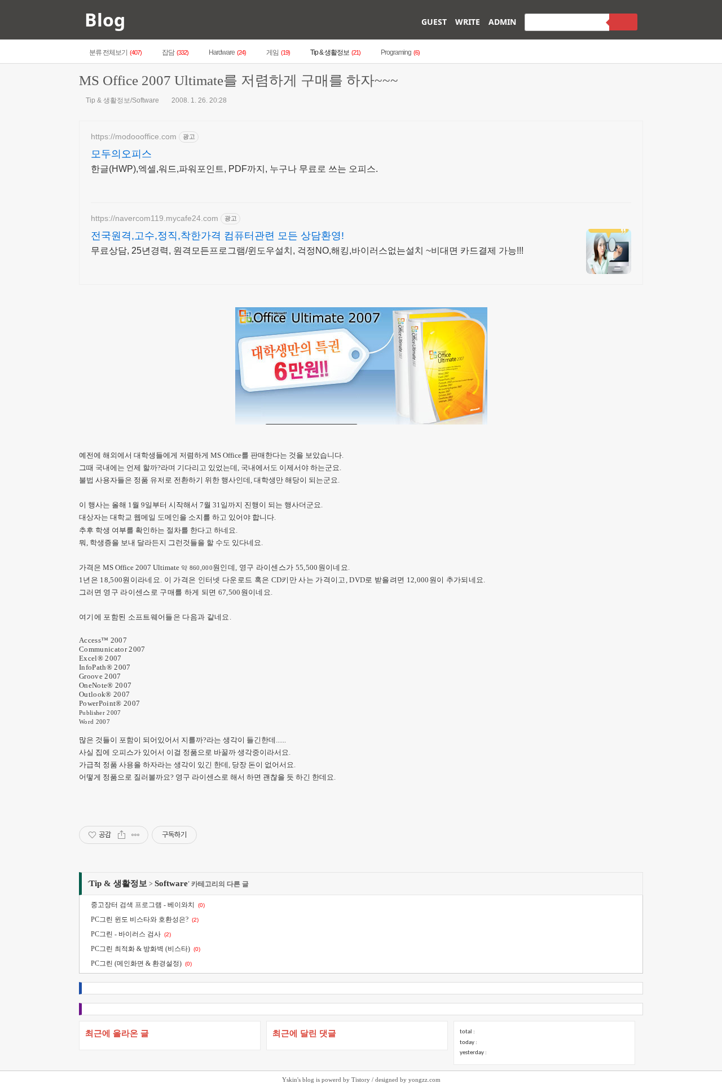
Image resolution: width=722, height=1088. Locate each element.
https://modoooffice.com (134, 136)
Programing (400, 52)
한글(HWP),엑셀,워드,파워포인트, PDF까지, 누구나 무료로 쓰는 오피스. (234, 169)
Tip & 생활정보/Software (122, 100)
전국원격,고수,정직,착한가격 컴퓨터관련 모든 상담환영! (217, 235)
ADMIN (502, 21)
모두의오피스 (121, 154)
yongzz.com (424, 1079)
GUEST (434, 21)
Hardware (227, 52)
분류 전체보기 (115, 52)
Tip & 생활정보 (335, 52)
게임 (278, 52)
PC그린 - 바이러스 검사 (126, 934)
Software (171, 883)
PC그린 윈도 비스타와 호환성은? (139, 919)
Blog (105, 19)
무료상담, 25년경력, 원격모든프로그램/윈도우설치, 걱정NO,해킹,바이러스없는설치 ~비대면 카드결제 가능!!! (307, 250)
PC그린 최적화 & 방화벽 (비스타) (140, 949)
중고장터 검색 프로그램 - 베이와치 (143, 905)
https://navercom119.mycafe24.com (154, 218)
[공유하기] (122, 834)
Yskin (289, 1079)
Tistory (360, 1079)
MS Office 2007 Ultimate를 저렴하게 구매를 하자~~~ (238, 80)
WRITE (467, 21)
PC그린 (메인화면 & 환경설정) (136, 963)
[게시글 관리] (136, 834)
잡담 (175, 52)
